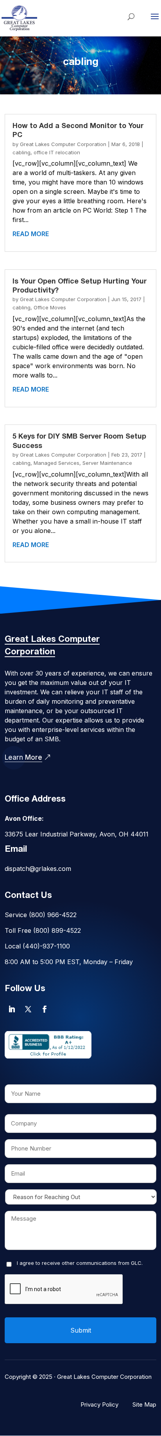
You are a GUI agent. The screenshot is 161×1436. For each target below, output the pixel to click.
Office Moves (50, 307)
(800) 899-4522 (57, 930)
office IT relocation (57, 152)
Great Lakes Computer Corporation (63, 144)
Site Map (144, 1404)
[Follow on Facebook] (45, 1009)
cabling (21, 152)
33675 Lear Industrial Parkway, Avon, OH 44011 (76, 834)
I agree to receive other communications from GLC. (80, 1263)
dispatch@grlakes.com (38, 868)
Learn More (23, 757)
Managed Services (56, 463)
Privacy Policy (99, 1404)
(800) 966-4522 (53, 915)
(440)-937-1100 (46, 946)
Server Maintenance (107, 463)
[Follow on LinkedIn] (12, 1009)
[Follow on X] (28, 1009)
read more (31, 234)
